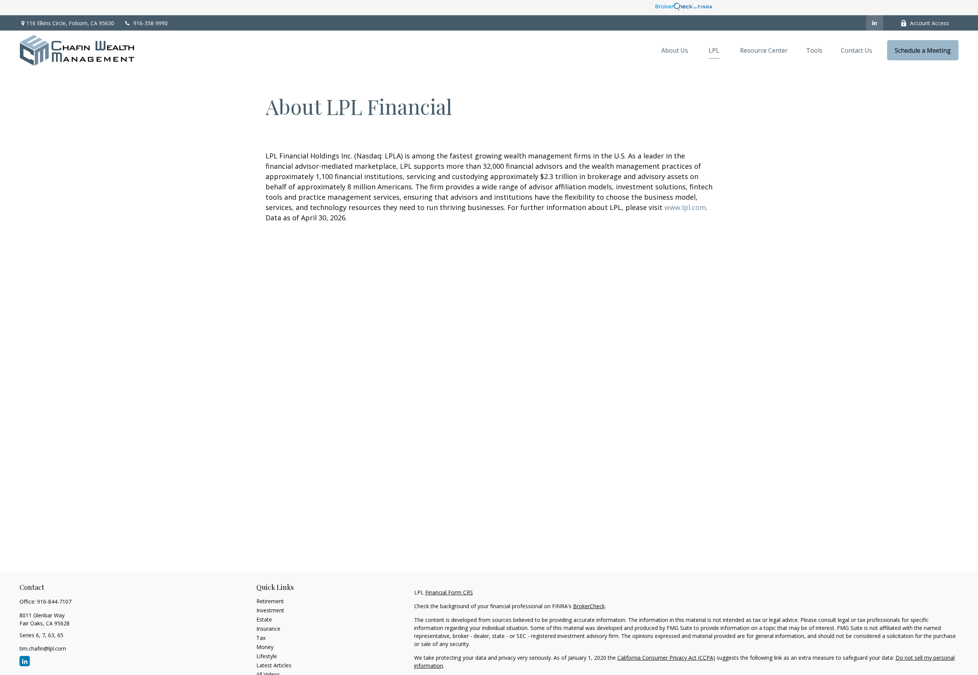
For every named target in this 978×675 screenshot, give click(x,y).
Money (265, 647)
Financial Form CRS (449, 592)
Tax (261, 637)
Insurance (268, 628)
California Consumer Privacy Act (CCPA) (666, 657)
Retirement (270, 601)
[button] (674, 50)
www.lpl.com (685, 207)
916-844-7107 (54, 601)
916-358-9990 (150, 23)
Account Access (929, 23)
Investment (270, 610)
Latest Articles (273, 665)
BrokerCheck (589, 606)
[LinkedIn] (874, 23)
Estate (264, 619)
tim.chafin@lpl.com (42, 648)
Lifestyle (266, 656)
